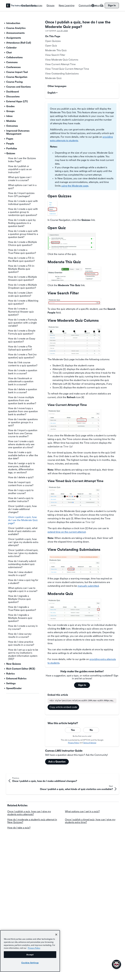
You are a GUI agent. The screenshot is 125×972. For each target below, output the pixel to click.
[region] (30, 951)
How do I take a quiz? (18, 827)
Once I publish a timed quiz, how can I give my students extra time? (90, 821)
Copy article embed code (63, 707)
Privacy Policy (73, 743)
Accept (30, 954)
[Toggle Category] (5, 23)
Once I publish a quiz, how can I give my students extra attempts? (29, 813)
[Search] (101, 5)
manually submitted (88, 585)
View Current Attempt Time (60, 64)
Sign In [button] (82, 685)
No (91, 730)
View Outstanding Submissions (62, 73)
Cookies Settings (30, 962)
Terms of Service (89, 743)
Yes (73, 730)
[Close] (56, 934)
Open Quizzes (53, 41)
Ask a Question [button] (57, 761)
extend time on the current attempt (67, 531)
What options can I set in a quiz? (82, 811)
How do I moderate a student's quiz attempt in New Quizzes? (32, 821)
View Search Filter (55, 54)
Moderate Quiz (53, 78)
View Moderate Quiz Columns (61, 59)
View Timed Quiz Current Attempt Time (67, 68)
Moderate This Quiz (56, 50)
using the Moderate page (74, 185)
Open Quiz (51, 45)
